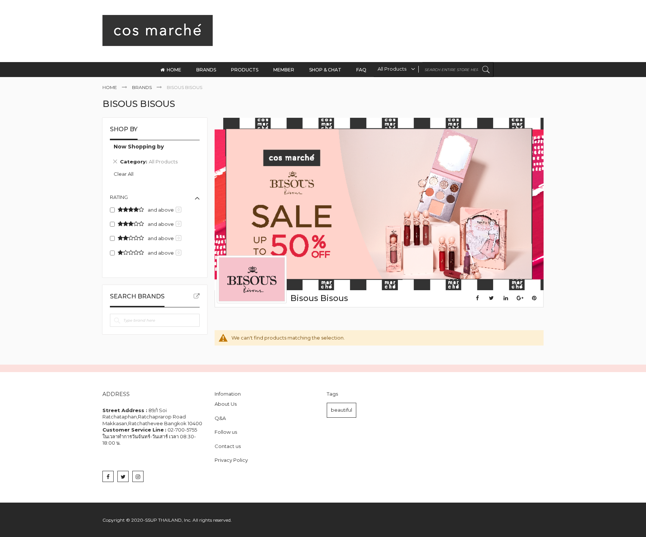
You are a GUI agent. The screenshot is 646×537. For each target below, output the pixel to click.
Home (110, 87)
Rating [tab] (119, 197)
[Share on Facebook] (477, 298)
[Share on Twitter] (491, 298)
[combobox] (433, 69)
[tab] (155, 155)
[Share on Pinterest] (534, 298)
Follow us (226, 432)
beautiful (341, 410)
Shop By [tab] (124, 129)
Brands (142, 87)
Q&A (220, 418)
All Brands (197, 296)
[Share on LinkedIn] (506, 298)
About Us (226, 404)
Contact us (228, 446)
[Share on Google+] (520, 298)
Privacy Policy (231, 460)
